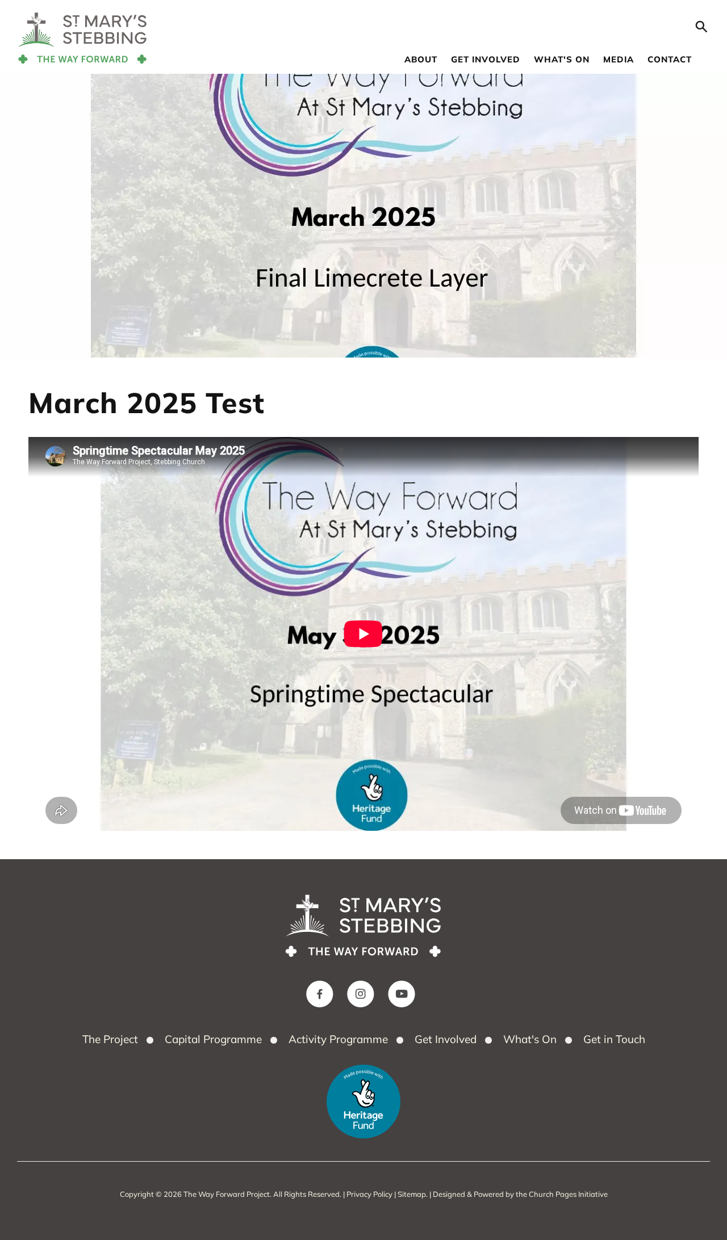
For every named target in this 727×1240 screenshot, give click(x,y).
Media (618, 59)
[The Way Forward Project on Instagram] (360, 994)
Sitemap (412, 1194)
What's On (562, 59)
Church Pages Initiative (568, 1194)
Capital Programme (213, 1039)
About (420, 59)
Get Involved (485, 59)
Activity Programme (338, 1039)
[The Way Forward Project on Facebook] (319, 994)
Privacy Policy (369, 1194)
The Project (110, 1039)
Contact (669, 59)
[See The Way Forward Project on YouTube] (401, 994)
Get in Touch (614, 1039)
